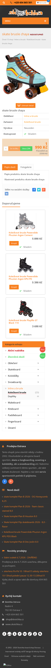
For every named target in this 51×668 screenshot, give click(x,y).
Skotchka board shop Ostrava (29, 647)
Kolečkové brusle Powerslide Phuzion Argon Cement (23, 234)
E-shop (10, 39)
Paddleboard (15, 415)
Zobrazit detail (27, 105)
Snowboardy (14, 382)
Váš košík (44, 2)
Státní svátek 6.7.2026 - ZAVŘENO (20, 557)
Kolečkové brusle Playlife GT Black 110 (23, 321)
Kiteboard (13, 408)
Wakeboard (14, 402)
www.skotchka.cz (14, 624)
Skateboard (14, 369)
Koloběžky (13, 375)
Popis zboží (9, 167)
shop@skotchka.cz (15, 619)
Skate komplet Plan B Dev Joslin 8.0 (21, 541)
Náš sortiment (38, 656)
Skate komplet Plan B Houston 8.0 (20, 516)
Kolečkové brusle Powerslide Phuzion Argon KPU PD (23, 277)
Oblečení (12, 363)
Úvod (4, 39)
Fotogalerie (26, 167)
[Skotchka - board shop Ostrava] (25, 12)
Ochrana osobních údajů (20, 656)
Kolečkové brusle (33, 39)
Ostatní (12, 427)
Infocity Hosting (39, 651)
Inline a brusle (20, 39)
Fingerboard (14, 421)
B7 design (27, 651)
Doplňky (12, 396)
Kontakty (24, 660)
